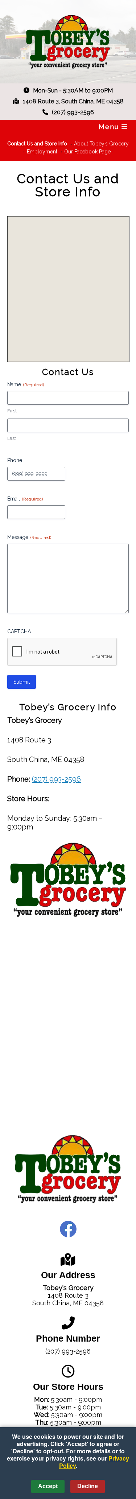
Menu (110, 127)
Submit (21, 682)
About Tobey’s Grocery (101, 144)
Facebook (68, 1229)
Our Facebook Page (87, 152)
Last (11, 438)
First (12, 410)
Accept (48, 1486)
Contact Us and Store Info (37, 144)
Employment (42, 152)
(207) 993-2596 (56, 779)
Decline (87, 1486)
